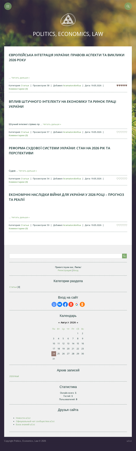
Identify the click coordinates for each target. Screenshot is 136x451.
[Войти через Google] (76, 304)
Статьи (25, 85)
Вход (75, 270)
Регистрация (64, 270)
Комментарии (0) (18, 88)
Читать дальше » (20, 77)
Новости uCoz (23, 417)
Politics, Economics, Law (68, 34)
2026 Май (14, 376)
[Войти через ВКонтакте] (59, 304)
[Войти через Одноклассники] (82, 304)
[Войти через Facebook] (65, 304)
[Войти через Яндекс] (70, 304)
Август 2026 (68, 322)
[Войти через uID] (54, 304)
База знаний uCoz (25, 424)
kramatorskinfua (72, 85)
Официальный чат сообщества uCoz (35, 421)
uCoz (129, 440)
